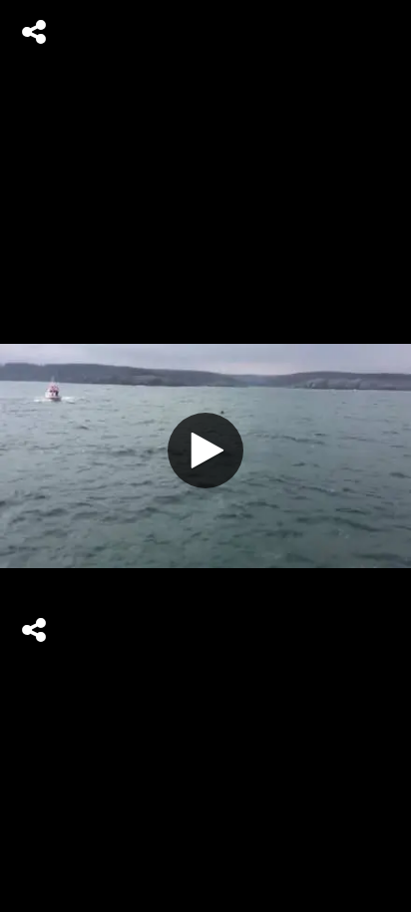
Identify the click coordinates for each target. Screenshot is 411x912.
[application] (205, 456)
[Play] (205, 450)
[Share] (34, 32)
